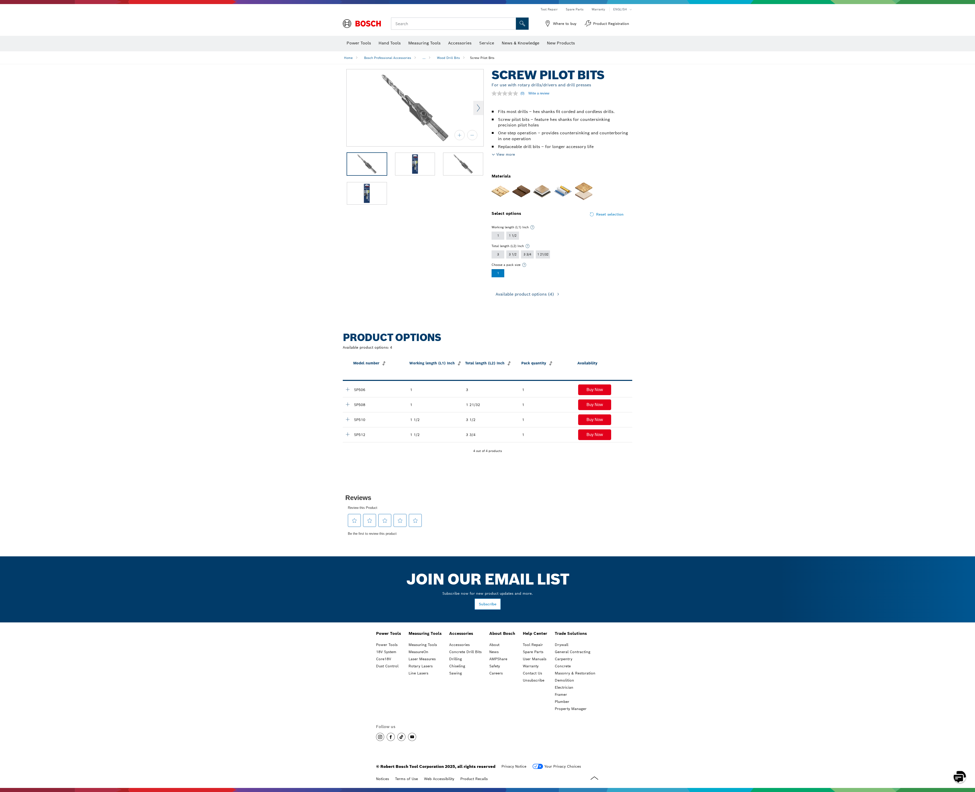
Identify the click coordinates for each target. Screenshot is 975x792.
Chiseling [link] (457, 666)
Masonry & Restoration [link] (575, 673)
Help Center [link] (535, 633)
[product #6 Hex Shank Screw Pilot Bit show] (347, 389)
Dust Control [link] (387, 666)
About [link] (494, 644)
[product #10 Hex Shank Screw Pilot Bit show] (347, 419)
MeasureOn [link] (418, 652)
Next (478, 108)
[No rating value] (506, 93)
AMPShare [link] (498, 659)
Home (348, 58)
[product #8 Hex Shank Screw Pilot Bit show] (347, 404)
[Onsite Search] (522, 24)
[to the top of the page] (967, 762)
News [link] (494, 652)
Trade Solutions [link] (571, 633)
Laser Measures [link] (422, 659)
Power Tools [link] (388, 633)
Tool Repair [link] (533, 644)
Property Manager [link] (571, 708)
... (424, 58)
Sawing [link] (455, 673)
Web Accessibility (439, 779)
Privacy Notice (513, 766)
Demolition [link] (564, 680)
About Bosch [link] (502, 633)
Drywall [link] (561, 644)
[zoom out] (472, 135)
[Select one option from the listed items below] (532, 227)
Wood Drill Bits (448, 58)
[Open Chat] (960, 777)
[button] (594, 389)
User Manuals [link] (534, 659)
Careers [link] (496, 673)
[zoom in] (459, 135)
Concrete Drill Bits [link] (465, 652)
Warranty (598, 9)
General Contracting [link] (572, 652)
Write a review (538, 93)
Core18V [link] (383, 659)
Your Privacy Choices (562, 766)
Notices (382, 779)
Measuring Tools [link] (425, 633)
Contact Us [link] (532, 673)
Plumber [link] (562, 701)
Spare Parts (574, 9)
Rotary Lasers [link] (421, 666)
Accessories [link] (461, 633)
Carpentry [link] (563, 659)
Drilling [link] (455, 659)
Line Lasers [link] (418, 673)
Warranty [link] (531, 666)
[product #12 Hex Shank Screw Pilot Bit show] (347, 434)
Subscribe (487, 604)
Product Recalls (474, 779)
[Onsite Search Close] (511, 24)
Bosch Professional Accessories (387, 58)
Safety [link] (494, 666)
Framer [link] (561, 694)
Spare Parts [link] (533, 652)
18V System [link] (386, 652)
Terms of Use (406, 779)
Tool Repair (549, 9)
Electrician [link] (564, 687)
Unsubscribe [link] (533, 680)
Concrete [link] (563, 666)
